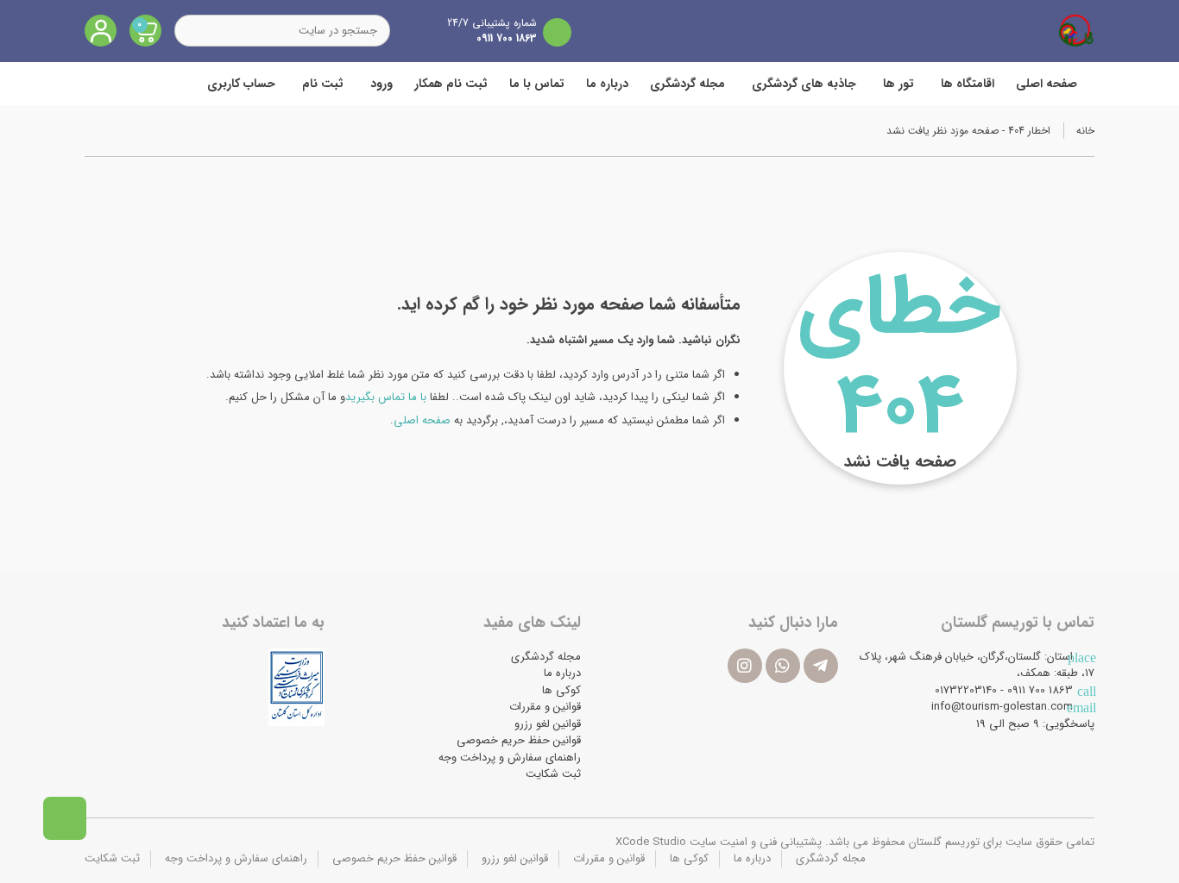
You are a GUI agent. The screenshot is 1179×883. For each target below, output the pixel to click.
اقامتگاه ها (967, 83)
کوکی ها (561, 690)
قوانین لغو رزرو (547, 724)
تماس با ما (536, 83)
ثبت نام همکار (451, 83)
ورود (381, 83)
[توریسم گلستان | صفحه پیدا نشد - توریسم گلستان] (1076, 30)
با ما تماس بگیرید (385, 397)
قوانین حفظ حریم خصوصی (519, 740)
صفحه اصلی (1046, 83)
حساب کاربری (241, 83)
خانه (1085, 130)
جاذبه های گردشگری (804, 83)
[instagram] (745, 665)
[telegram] (821, 665)
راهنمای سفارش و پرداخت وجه (509, 757)
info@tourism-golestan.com (1002, 707)
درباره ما (607, 83)
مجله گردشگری (687, 83)
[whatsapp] (783, 665)
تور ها (898, 83)
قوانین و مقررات (545, 707)
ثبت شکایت (553, 774)
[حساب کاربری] (101, 31)
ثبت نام (323, 83)
